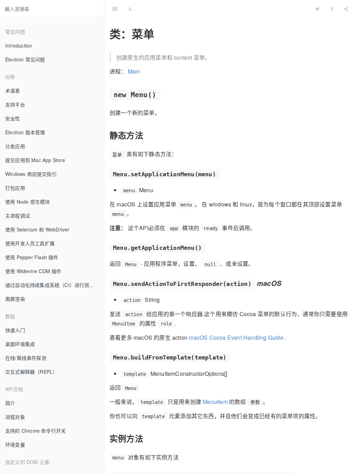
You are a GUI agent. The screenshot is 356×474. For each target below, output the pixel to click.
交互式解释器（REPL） (31, 371)
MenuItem (215, 402)
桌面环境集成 (20, 343)
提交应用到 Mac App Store (35, 159)
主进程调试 (17, 215)
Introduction (18, 45)
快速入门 (15, 330)
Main (134, 71)
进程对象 (15, 416)
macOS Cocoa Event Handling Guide (236, 337)
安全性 (12, 118)
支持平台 (15, 104)
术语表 (12, 90)
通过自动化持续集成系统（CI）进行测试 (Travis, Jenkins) (54, 284)
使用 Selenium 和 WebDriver (37, 229)
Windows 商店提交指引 (31, 173)
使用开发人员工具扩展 (30, 243)
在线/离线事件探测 (25, 357)
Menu (224, 8)
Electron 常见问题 (25, 59)
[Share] (346, 8)
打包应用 (15, 187)
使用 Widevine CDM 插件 (33, 271)
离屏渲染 (15, 298)
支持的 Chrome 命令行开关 (35, 430)
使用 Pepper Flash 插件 (31, 257)
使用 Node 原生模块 (27, 201)
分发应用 (15, 146)
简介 (10, 402)
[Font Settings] (129, 8)
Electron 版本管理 (25, 132)
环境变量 (15, 444)
